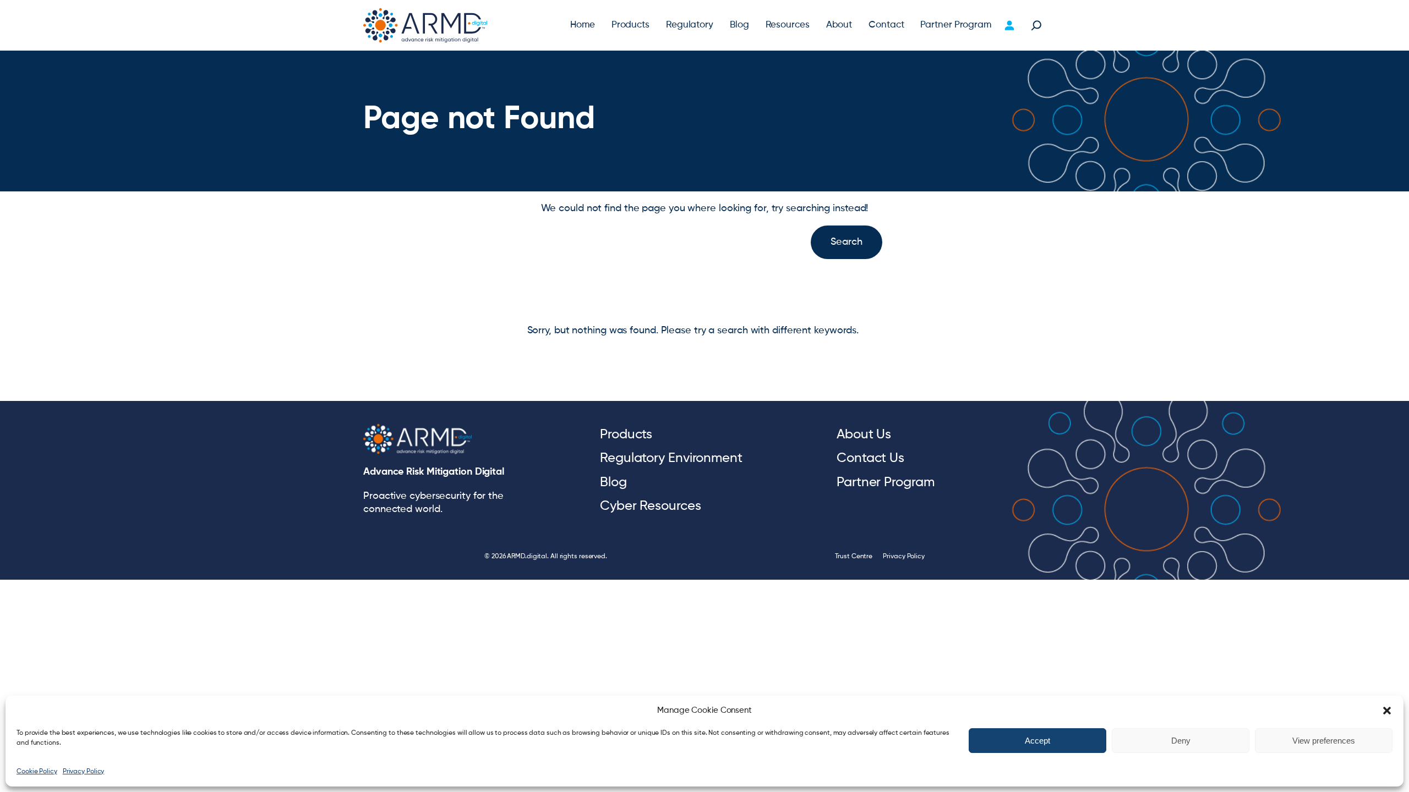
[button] (1386, 710)
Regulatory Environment (671, 458)
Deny (1180, 740)
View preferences (1323, 740)
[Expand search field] (1036, 25)
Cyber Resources (650, 506)
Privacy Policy (84, 771)
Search (846, 242)
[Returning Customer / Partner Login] (1009, 25)
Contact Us (870, 458)
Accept (1037, 740)
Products (626, 434)
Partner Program (886, 482)
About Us (864, 434)
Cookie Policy (37, 771)
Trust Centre (853, 556)
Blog (613, 482)
